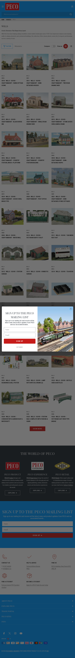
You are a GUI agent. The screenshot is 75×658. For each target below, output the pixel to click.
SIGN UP (19, 341)
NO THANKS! (20, 347)
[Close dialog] (70, 308)
